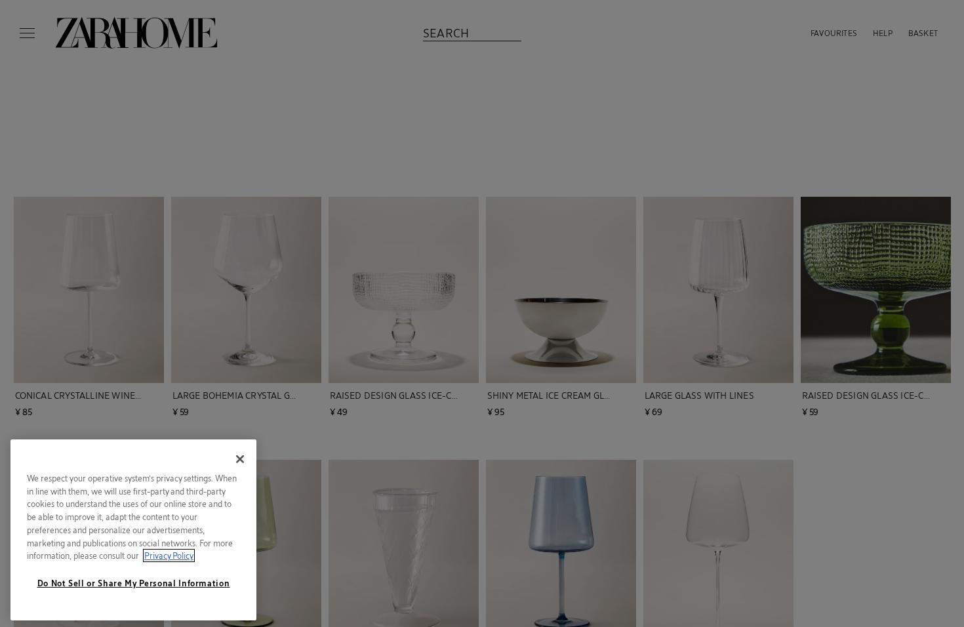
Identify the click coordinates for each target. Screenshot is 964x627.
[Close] (240, 459)
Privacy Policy (168, 555)
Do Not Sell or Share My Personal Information (133, 583)
